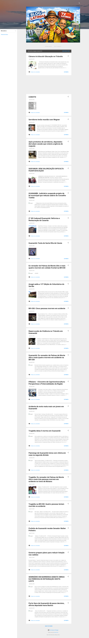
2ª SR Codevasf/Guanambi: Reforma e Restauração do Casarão (44, 219)
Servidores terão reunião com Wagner (44, 120)
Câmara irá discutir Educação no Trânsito (46, 56)
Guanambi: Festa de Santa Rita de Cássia (45, 243)
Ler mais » (66, 72)
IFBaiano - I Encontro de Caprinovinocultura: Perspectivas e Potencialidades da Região (47, 383)
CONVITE (32, 97)
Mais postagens (48, 626)
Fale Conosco (57, 46)
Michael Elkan (56, 632)
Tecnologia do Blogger (53, 630)
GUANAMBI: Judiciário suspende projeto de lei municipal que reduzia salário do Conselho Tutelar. (47, 195)
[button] (68, 56)
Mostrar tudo (66, 51)
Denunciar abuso (4, 34)
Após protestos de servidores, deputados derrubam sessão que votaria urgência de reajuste (46, 144)
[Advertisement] (76, 68)
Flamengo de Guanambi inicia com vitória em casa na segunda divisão (47, 454)
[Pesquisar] (79, 3)
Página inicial (48, 46)
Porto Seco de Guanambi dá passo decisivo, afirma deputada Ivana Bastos (46, 604)
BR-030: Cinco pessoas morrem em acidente (47, 308)
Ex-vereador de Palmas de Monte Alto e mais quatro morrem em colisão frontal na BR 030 (47, 267)
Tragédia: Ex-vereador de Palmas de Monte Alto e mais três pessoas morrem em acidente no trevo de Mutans (46, 479)
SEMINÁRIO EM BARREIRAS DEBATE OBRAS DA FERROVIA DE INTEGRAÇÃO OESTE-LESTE (46, 579)
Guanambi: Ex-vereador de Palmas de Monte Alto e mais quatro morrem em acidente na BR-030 (47, 357)
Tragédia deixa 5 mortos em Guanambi (44, 431)
